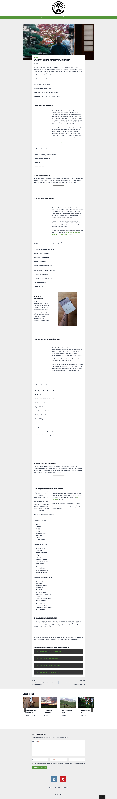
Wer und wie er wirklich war (59, 143)
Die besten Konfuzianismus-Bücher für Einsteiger (48, 651)
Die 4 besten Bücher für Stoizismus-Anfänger (47, 672)
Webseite (71, 759)
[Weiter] (92, 710)
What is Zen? (39, 106)
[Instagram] (54, 779)
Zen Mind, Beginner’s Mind (43, 489)
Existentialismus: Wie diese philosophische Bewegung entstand (42, 682)
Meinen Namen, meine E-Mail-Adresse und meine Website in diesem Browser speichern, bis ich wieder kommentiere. (59, 763)
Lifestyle (57, 17)
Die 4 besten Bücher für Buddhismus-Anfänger (48, 665)
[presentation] (31, 702)
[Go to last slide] (25, 710)
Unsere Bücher (75, 17)
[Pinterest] (63, 779)
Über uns (65, 17)
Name (34, 759)
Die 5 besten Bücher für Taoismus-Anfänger (47, 658)
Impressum (65, 787)
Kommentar (35, 741)
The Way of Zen (39, 199)
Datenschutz (58, 787)
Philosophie (41, 17)
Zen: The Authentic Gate (42, 339)
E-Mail (53, 759)
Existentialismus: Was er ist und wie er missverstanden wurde (75, 682)
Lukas (28, 715)
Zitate (49, 17)
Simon (37, 63)
